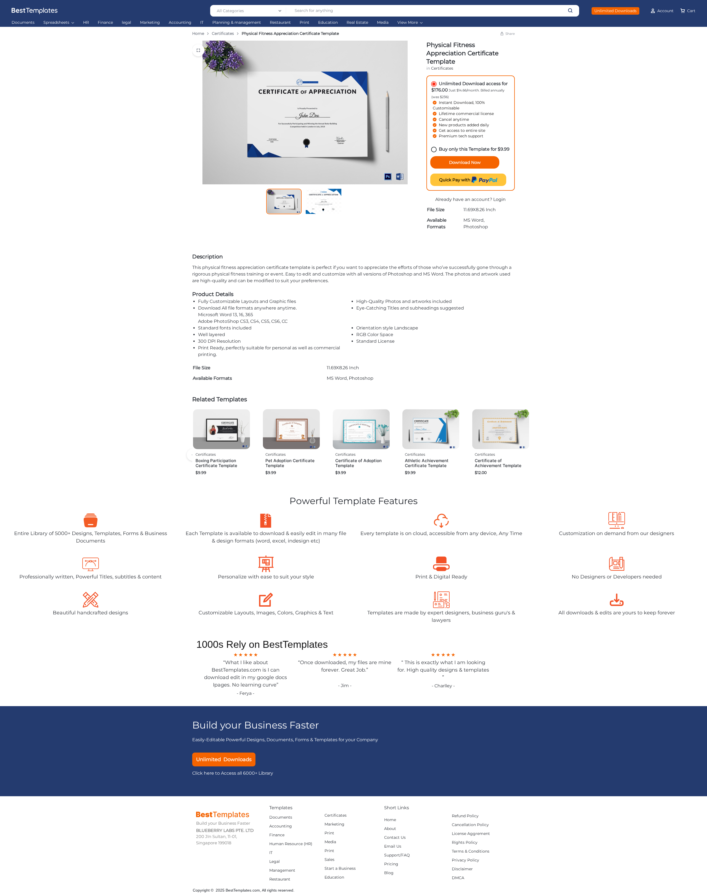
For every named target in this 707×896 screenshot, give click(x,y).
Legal (274, 861)
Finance (105, 22)
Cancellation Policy (470, 824)
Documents (23, 22)
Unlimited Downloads (615, 10)
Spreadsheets (56, 22)
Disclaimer (462, 869)
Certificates (223, 33)
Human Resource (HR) (290, 844)
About (390, 828)
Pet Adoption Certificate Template (290, 463)
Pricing (391, 864)
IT (202, 22)
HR (86, 22)
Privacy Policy (465, 860)
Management (282, 870)
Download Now (465, 162)
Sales (329, 859)
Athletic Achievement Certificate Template (427, 463)
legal (126, 22)
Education (328, 22)
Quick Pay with (455, 179)
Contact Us (395, 837)
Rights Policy (465, 842)
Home (198, 33)
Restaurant (280, 22)
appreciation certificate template (273, 267)
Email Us (392, 846)
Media (383, 22)
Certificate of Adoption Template (358, 463)
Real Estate (357, 22)
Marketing (150, 22)
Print (304, 22)
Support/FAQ (397, 855)
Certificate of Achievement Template (498, 463)
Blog (389, 873)
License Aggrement (471, 833)
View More (407, 22)
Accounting (180, 22)
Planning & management (236, 22)
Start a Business (340, 868)
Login (499, 199)
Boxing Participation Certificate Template (216, 463)
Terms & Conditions (470, 851)
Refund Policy (465, 816)
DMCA (458, 878)
